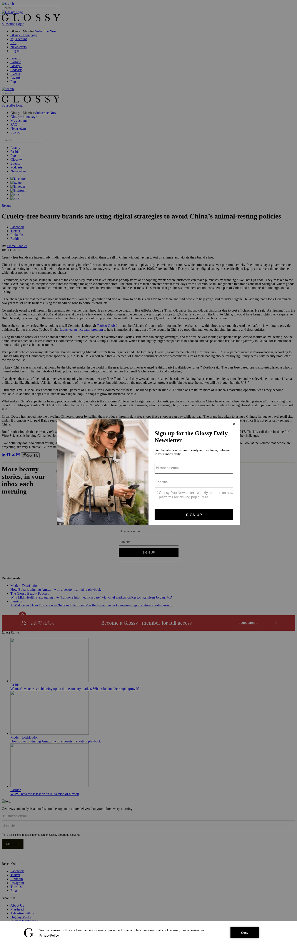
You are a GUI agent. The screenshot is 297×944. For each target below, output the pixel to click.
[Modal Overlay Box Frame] (148, 472)
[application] (148, 932)
